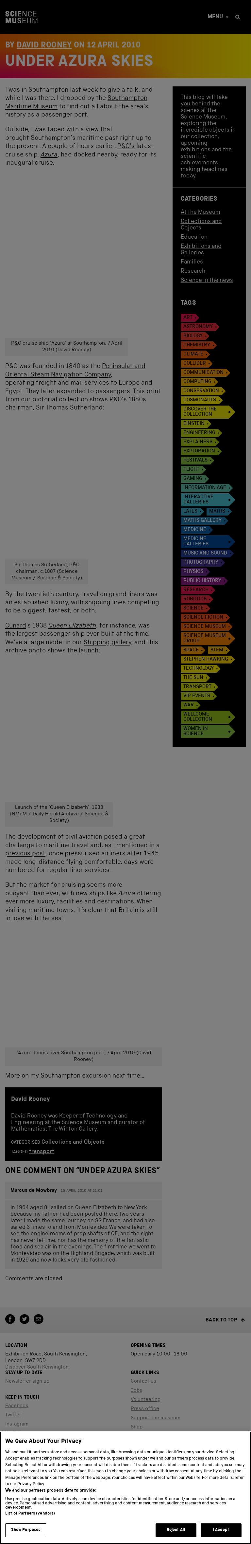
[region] (125, 1487)
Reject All (176, 1530)
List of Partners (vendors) (30, 1514)
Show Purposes (26, 1530)
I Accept (221, 1530)
